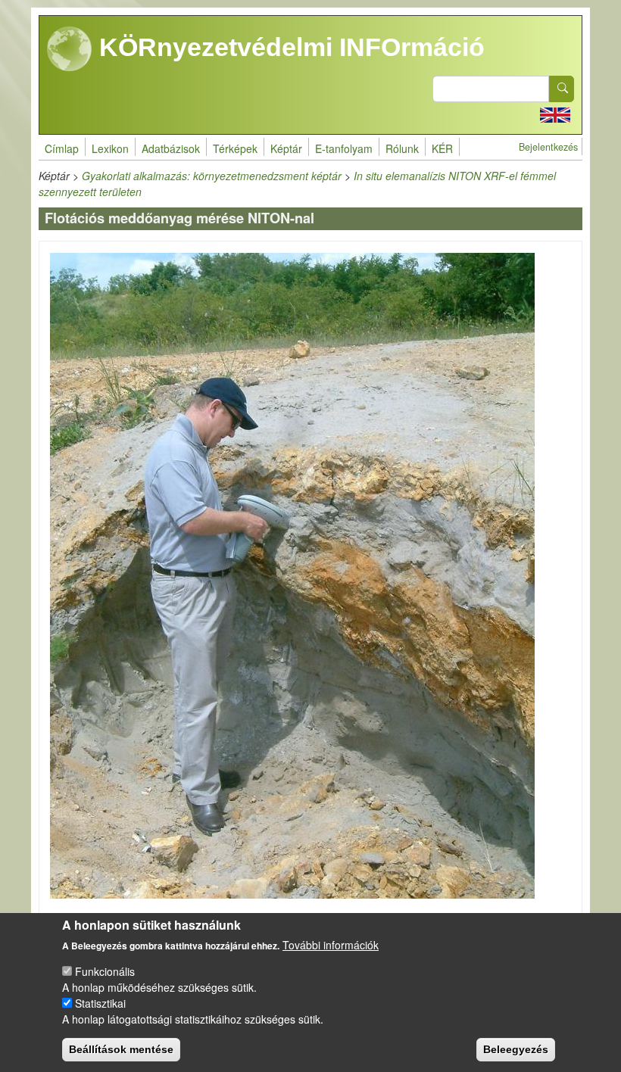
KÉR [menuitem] (442, 148)
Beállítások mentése (121, 1049)
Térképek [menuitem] (235, 148)
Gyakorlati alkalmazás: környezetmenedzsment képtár (212, 175)
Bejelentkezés (548, 147)
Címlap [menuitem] (62, 148)
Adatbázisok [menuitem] (171, 148)
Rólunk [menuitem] (402, 148)
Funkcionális (105, 971)
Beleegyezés (515, 1049)
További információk (330, 944)
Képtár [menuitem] (286, 148)
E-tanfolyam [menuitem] (344, 148)
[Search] (562, 89)
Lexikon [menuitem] (110, 148)
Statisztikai (100, 1003)
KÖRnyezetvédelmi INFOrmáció (288, 47)
